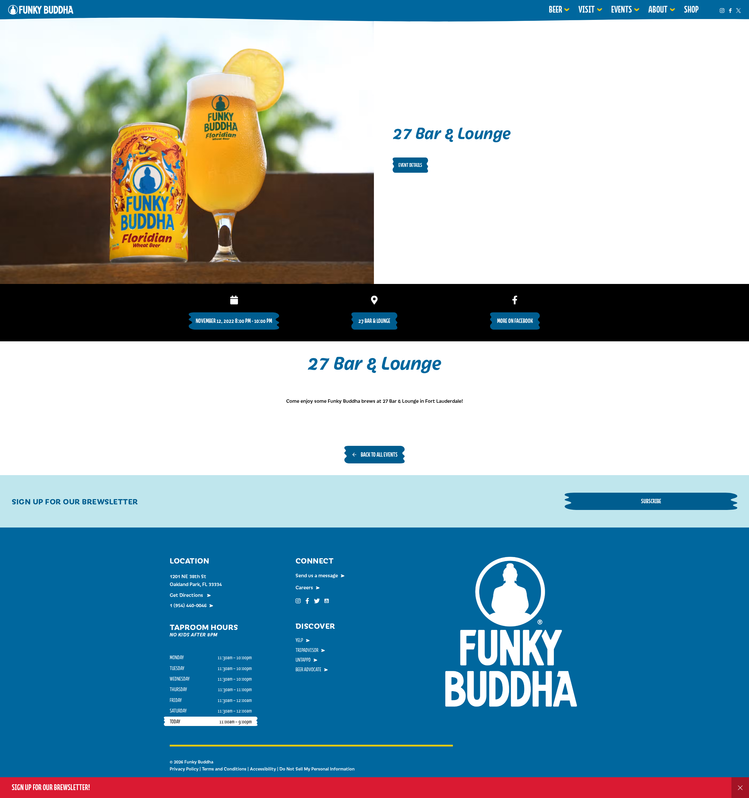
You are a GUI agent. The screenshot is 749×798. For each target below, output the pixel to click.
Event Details (410, 165)
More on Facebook (515, 321)
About (658, 9)
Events (621, 9)
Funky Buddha (40, 9)
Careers (304, 587)
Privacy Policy (184, 769)
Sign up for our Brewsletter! (51, 787)
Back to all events (379, 454)
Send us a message (317, 575)
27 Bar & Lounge (374, 321)
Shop (691, 9)
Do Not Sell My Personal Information (317, 769)
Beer (555, 9)
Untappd (303, 659)
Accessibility (263, 769)
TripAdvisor (307, 650)
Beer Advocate (308, 669)
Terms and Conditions (224, 769)
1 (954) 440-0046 (188, 605)
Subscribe (651, 501)
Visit (586, 9)
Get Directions (187, 594)
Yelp (299, 640)
